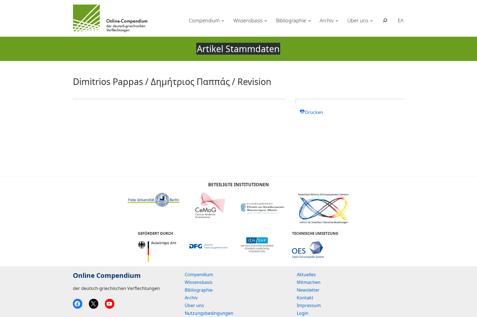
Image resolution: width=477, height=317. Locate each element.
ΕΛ (401, 20)
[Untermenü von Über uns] (371, 20)
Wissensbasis (248, 20)
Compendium (204, 20)
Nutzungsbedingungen (209, 313)
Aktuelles (306, 274)
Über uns (357, 20)
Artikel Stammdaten (238, 49)
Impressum (309, 305)
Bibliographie (291, 20)
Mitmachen (308, 282)
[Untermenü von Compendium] (222, 20)
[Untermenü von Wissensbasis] (265, 20)
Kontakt (305, 298)
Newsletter (308, 290)
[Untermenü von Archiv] (336, 20)
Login (302, 313)
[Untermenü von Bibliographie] (309, 20)
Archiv (326, 20)
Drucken (314, 112)
